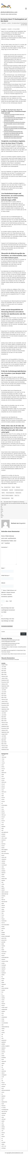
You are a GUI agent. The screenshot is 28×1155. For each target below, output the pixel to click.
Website (3, 583)
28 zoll (3, 786)
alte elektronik (5, 832)
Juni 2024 (4, 714)
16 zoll (3, 763)
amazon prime (7, 487)
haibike (3, 945)
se (2, 1078)
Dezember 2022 (5, 749)
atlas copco (4, 838)
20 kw (3, 766)
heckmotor (4, 951)
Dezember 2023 (5, 726)
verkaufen (4, 1113)
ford (2, 917)
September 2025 (5, 686)
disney (13, 487)
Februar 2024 (5, 722)
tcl (2, 1094)
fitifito (3, 911)
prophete (4, 1057)
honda (3, 963)
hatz (3, 947)
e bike (3, 884)
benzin (3, 845)
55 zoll (3, 816)
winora (3, 1132)
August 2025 (4, 687)
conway (3, 863)
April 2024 (4, 718)
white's (3, 1126)
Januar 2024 (4, 724)
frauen (3, 918)
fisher (3, 909)
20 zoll (3, 768)
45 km (3, 799)
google (3, 932)
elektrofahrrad (5, 893)
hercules (3, 953)
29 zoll (3, 788)
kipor (3, 980)
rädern (3, 1063)
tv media (4, 1107)
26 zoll (3, 784)
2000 (3, 770)
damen (3, 868)
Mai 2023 (4, 739)
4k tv (3, 807)
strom (3, 1092)
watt (3, 1123)
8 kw (3, 824)
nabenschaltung (5, 1026)
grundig (3, 942)
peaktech (4, 1042)
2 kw (3, 764)
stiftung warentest (6, 1090)
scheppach (4, 1074)
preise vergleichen (10, 492)
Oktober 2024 (5, 707)
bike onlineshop (5, 853)
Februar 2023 (5, 745)
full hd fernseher (5, 924)
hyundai (3, 967)
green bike (4, 938)
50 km (3, 811)
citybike (3, 861)
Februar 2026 (5, 676)
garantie (11, 490)
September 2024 (5, 709)
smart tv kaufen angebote (7, 495)
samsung (4, 1071)
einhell (3, 890)
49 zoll (3, 801)
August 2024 (4, 711)
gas (2, 930)
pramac (3, 1051)
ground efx (4, 940)
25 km (3, 780)
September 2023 (5, 732)
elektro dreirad (5, 892)
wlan (12, 498)
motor (3, 1021)
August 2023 (4, 734)
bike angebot (5, 849)
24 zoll (3, 778)
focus (3, 915)
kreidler (3, 990)
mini (3, 1015)
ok (2, 1036)
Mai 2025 (4, 693)
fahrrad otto (4, 901)
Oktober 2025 (5, 684)
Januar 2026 (4, 678)
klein (3, 986)
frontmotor (4, 920)
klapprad (4, 984)
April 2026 (4, 672)
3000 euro (4, 791)
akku (3, 828)
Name (3, 568)
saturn (3, 1073)
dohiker (3, 880)
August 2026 (4, 664)
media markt (4, 1007)
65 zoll (3, 820)
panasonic (4, 1040)
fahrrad (3, 899)
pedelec (3, 1044)
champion (4, 859)
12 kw (3, 759)
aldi (2, 830)
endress (3, 895)
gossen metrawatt (6, 936)
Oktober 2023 (5, 730)
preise (3, 1055)
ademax (3, 826)
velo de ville (4, 1111)
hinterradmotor (5, 957)
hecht (3, 949)
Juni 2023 (4, 738)
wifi (2, 1130)
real (2, 1065)
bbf (2, 841)
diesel (3, 874)
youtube (3, 1142)
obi (2, 1034)
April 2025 (4, 695)
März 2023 (4, 743)
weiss (3, 1125)
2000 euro (4, 772)
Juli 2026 (4, 666)
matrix (3, 1005)
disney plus (4, 878)
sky (2, 1080)
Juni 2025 (4, 691)
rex (2, 1067)
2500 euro (4, 782)
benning (3, 843)
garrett (3, 928)
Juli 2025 (4, 689)
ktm (2, 992)
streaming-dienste (6, 498)
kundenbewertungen (19, 490)
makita (3, 997)
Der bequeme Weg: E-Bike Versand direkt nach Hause (14, 653)
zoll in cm (4, 1146)
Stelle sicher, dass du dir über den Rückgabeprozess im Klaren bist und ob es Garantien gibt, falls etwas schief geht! (14, 136)
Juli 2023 (4, 736)
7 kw (3, 822)
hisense (3, 959)
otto (2, 1038)
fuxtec (3, 926)
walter (3, 1121)
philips (3, 1049)
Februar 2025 (5, 699)
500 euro (4, 814)
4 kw (3, 793)
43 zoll (3, 797)
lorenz (3, 996)
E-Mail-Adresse (5, 575)
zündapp (4, 1148)
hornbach (4, 965)
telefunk (3, 1096)
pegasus (3, 1047)
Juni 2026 (4, 668)
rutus (3, 1069)
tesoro (3, 1098)
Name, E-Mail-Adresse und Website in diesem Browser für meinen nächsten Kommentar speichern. (8, 593)
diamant (3, 872)
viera (3, 1117)
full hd (3, 922)
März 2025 (4, 697)
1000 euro (4, 757)
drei (2, 882)
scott (3, 1076)
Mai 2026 (4, 670)
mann (3, 1001)
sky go (3, 1082)
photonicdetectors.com (9, 12)
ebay (3, 886)
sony (3, 1088)
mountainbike (5, 1022)
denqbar (3, 870)
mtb (2, 1024)
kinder (3, 978)
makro (3, 999)
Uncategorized (5, 1109)
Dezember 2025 (5, 680)
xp (2, 1138)
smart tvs (17, 495)
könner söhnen (5, 988)
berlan (3, 847)
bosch (3, 855)
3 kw (3, 789)
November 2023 (5, 728)
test (2, 1099)
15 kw (3, 761)
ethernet (18, 487)
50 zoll (3, 813)
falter (3, 903)
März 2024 (4, 720)
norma (3, 1032)
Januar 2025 (4, 701)
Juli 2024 (4, 713)
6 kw (3, 818)
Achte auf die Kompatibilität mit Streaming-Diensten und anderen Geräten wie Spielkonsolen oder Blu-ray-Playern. (15, 128)
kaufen (3, 970)
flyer (3, 913)
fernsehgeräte (5, 490)
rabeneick (4, 1061)
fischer (3, 907)
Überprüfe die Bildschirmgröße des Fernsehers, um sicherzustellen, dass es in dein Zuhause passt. (14, 124)
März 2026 (4, 674)
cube (3, 866)
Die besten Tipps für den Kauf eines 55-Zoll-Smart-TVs (2, 509)
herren (3, 955)
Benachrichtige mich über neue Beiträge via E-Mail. (7, 619)
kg (2, 976)
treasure (3, 1105)
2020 (3, 774)
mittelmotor (4, 1017)
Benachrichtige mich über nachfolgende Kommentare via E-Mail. (8, 610)
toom (3, 1103)
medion (3, 1011)
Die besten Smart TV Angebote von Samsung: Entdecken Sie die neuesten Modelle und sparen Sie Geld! (15, 503)
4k (2, 803)
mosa (3, 1019)
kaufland (4, 972)
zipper (3, 1144)
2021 (3, 776)
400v (3, 795)
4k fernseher (4, 805)
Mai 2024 (4, 716)
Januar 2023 (4, 747)
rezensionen (18, 492)
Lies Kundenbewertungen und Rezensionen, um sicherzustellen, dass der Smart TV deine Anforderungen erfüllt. (15, 119)
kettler (3, 974)
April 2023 (4, 741)
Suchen (3, 631)
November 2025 (5, 682)
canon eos (4, 857)
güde (3, 944)
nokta (3, 1030)
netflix (3, 492)
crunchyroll (4, 865)
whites (3, 1128)
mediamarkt (4, 1009)
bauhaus (4, 840)
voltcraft (3, 1119)
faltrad (3, 905)
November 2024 (5, 705)
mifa (3, 1013)
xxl (2, 1140)
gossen (3, 934)
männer (3, 1003)
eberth (3, 888)
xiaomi (3, 1136)
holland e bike (5, 961)
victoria (3, 1115)
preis (3, 1053)
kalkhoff (3, 969)
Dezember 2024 (5, 703)
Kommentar (4, 547)
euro (3, 897)
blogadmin (3, 29)
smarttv (10, 29)
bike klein (4, 851)
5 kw (3, 809)
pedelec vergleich (5, 1046)
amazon (3, 834)
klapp (3, 982)
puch (3, 1059)
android (3, 836)
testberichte (4, 1101)
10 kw (3, 755)
